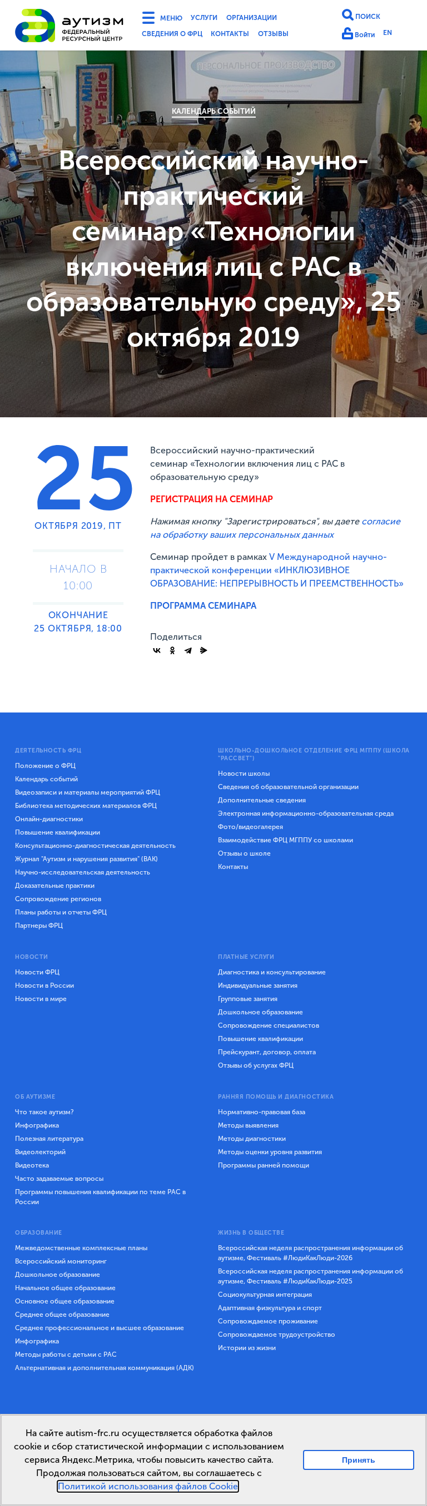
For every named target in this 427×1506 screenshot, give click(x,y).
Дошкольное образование (260, 1012)
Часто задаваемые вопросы (59, 1178)
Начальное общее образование (65, 1288)
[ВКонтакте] (156, 650)
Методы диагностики (252, 1139)
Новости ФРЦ (37, 972)
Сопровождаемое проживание (268, 1321)
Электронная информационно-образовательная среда (306, 813)
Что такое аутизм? (44, 1112)
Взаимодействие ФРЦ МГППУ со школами (285, 840)
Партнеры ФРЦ (39, 925)
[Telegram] (188, 650)
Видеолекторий (40, 1152)
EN (393, 34)
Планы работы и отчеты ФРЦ (61, 912)
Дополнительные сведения (262, 800)
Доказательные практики (55, 886)
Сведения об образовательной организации (288, 787)
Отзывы (294, 36)
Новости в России (44, 985)
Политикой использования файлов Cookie (148, 1486)
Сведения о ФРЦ (177, 36)
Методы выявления (248, 1125)
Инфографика (37, 1125)
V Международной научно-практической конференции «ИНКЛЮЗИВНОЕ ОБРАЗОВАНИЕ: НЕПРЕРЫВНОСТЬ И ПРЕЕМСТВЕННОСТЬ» (277, 570)
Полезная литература (49, 1139)
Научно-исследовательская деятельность (82, 872)
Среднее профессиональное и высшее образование (99, 1328)
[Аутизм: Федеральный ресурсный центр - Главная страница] (69, 27)
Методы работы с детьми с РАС (66, 1354)
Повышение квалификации (57, 832)
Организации (268, 18)
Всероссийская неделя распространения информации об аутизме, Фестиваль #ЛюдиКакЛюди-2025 (310, 1276)
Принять (359, 1459)
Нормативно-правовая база (261, 1112)
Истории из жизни (247, 1348)
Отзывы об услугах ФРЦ (256, 1065)
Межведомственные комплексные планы (81, 1248)
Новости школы (244, 773)
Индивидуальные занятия (257, 985)
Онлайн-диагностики (49, 819)
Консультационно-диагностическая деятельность (95, 846)
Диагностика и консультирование (272, 972)
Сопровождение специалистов (268, 1025)
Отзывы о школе (244, 853)
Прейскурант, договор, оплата (267, 1052)
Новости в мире (41, 999)
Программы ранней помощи (263, 1165)
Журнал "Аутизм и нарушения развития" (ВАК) (86, 859)
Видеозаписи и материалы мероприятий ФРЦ (87, 792)
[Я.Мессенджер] (203, 650)
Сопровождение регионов (58, 899)
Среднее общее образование (62, 1314)
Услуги (212, 18)
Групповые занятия (247, 999)
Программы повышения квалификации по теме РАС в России (100, 1197)
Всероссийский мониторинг (61, 1261)
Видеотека (32, 1165)
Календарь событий (214, 111)
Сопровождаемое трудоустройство (276, 1334)
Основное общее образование (65, 1301)
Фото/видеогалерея (250, 827)
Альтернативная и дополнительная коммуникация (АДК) (104, 1368)
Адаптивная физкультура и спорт (270, 1308)
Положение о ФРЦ (45, 766)
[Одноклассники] (172, 650)
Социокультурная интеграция (265, 1294)
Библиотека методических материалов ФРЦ (86, 806)
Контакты (245, 36)
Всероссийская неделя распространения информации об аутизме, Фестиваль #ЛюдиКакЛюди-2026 (310, 1253)
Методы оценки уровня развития (270, 1152)
